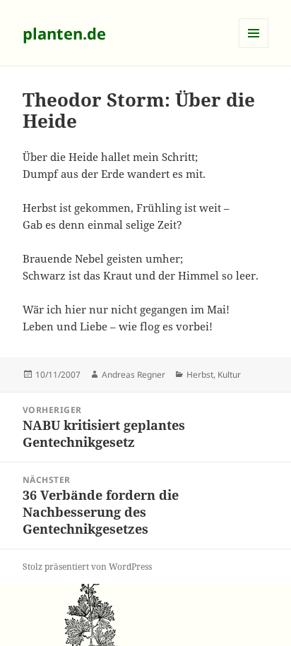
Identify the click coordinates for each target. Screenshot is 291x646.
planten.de (64, 33)
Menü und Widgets (253, 47)
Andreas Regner (133, 375)
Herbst (199, 375)
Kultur (229, 375)
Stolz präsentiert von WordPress (87, 567)
